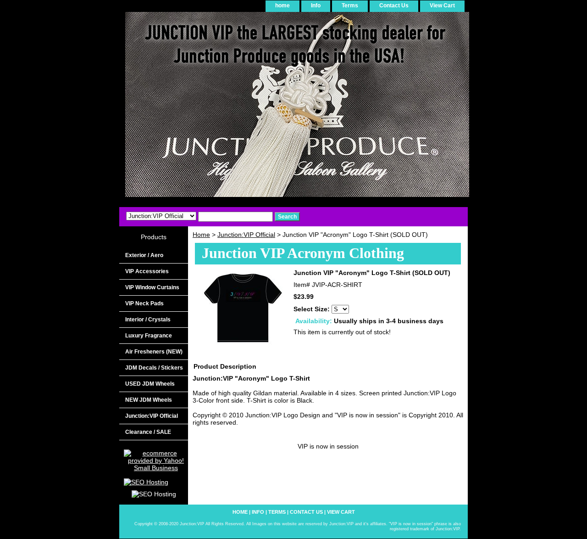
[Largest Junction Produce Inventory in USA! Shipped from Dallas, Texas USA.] (234, 107)
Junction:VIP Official (246, 234)
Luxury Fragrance (148, 335)
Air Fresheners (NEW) (154, 351)
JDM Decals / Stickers (154, 368)
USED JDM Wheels (150, 384)
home (282, 5)
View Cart (442, 5)
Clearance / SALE (148, 432)
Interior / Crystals (148, 319)
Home (201, 234)
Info (316, 5)
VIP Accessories (147, 271)
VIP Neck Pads (144, 303)
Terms (350, 5)
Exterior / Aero (144, 255)
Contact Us (394, 5)
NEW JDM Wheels (148, 400)
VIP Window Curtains (152, 287)
